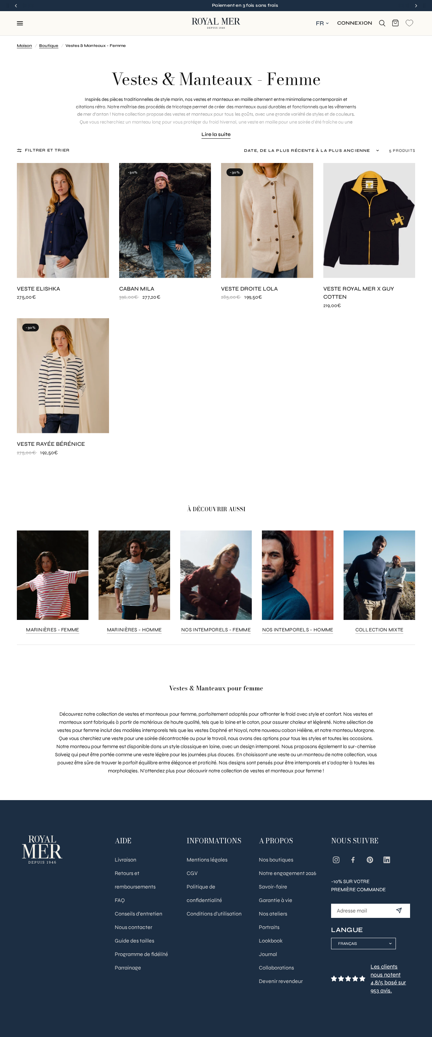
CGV (192, 873)
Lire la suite (216, 134)
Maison (24, 45)
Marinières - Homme (134, 630)
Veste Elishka (38, 288)
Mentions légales (207, 859)
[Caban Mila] (165, 220)
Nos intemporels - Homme (297, 630)
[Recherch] (382, 23)
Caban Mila (136, 288)
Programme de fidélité (141, 954)
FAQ (120, 900)
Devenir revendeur (281, 981)
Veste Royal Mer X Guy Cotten (358, 293)
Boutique (48, 45)
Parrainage (128, 967)
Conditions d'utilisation (214, 913)
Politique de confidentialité (204, 893)
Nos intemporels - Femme (216, 630)
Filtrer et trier (47, 150)
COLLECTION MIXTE (379, 630)
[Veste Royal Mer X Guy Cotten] (369, 220)
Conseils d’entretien (138, 913)
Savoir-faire (273, 886)
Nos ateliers (273, 913)
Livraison (125, 859)
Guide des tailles (134, 940)
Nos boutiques (276, 859)
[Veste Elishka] (63, 220)
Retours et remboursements (135, 880)
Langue (347, 930)
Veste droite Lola (249, 288)
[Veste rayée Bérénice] (63, 375)
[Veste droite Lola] (267, 220)
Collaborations (276, 967)
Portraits (269, 927)
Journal (268, 954)
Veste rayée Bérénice (51, 444)
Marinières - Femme (52, 630)
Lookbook (270, 940)
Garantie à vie (275, 900)
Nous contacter (133, 927)
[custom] (336, 860)
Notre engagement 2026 (287, 873)
